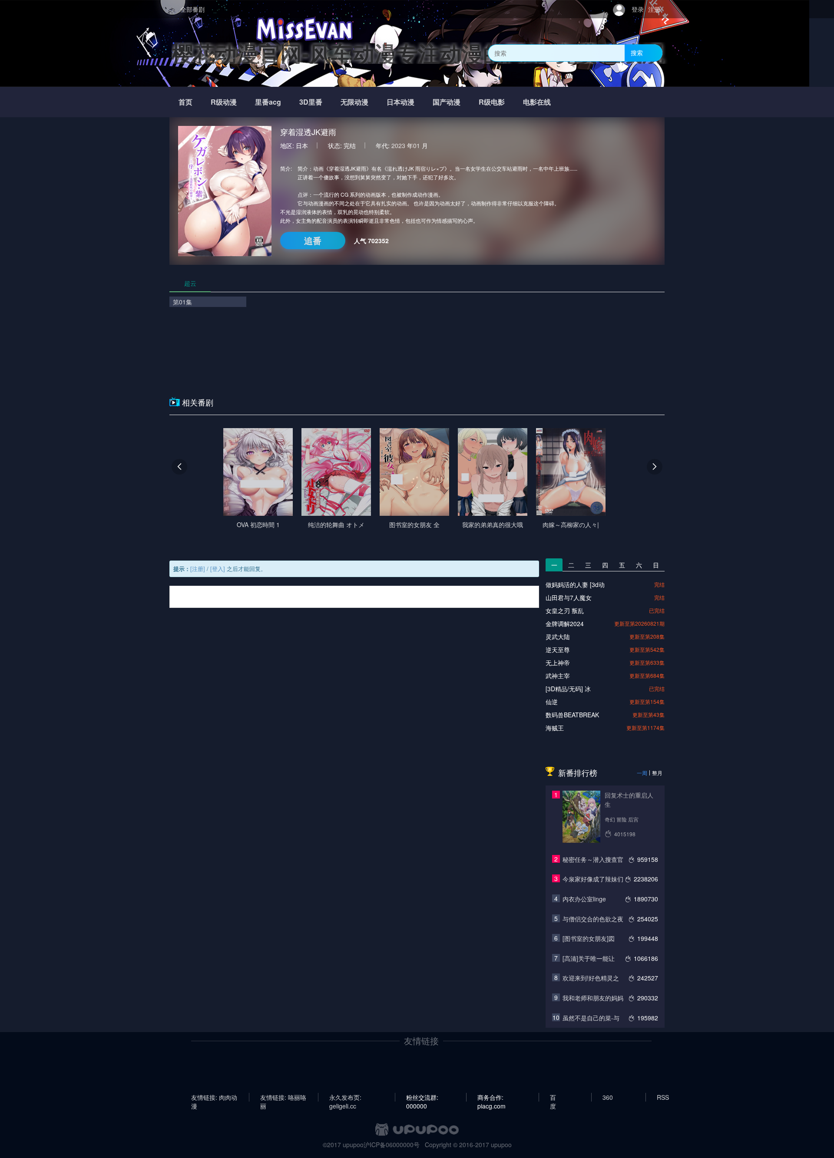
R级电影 (492, 102)
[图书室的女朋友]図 (589, 938)
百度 (553, 1097)
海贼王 (555, 727)
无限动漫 (354, 102)
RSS (663, 1097)
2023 (398, 145)
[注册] (197, 568)
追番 (312, 240)
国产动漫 (446, 102)
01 (416, 145)
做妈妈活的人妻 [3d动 (575, 584)
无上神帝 (558, 662)
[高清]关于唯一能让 (589, 958)
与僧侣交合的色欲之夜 (593, 918)
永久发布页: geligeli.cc (345, 1097)
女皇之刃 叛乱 (565, 610)
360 (607, 1097)
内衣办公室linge (584, 898)
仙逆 (552, 701)
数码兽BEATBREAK (572, 714)
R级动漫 (224, 102)
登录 (638, 9)
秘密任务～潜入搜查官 (593, 859)
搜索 (637, 52)
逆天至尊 (558, 649)
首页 (185, 102)
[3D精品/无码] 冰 (568, 688)
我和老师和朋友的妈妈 (593, 997)
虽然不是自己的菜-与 (591, 1017)
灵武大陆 (558, 636)
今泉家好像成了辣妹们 (593, 878)
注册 (654, 9)
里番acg (268, 102)
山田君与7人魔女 (569, 597)
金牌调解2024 (565, 623)
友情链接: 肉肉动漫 (214, 1097)
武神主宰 (558, 675)
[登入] (217, 568)
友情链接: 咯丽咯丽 (283, 1097)
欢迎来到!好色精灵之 (591, 977)
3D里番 (310, 102)
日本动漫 (400, 102)
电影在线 (537, 102)
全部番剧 (192, 9)
